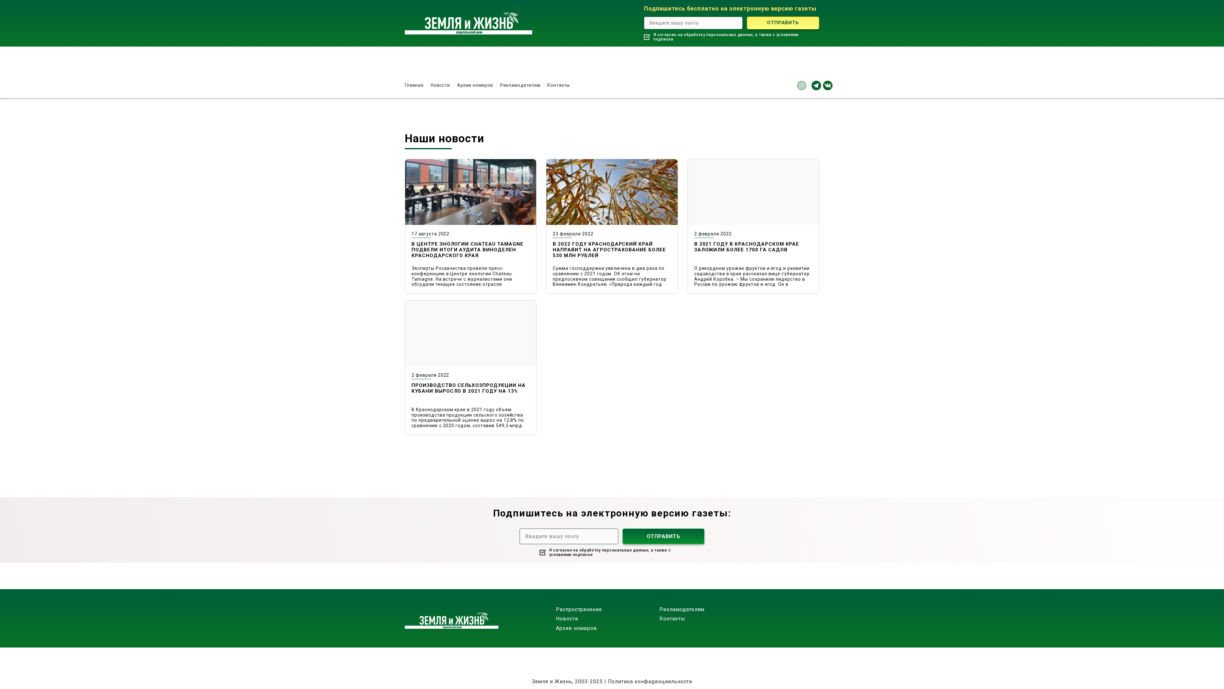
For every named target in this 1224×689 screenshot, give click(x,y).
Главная (414, 85)
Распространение (579, 609)
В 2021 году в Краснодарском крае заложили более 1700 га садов (746, 247)
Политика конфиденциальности (650, 681)
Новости (440, 85)
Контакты (558, 85)
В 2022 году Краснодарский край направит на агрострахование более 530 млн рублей (609, 249)
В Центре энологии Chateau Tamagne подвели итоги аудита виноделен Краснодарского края (467, 249)
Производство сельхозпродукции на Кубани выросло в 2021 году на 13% (469, 388)
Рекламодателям (520, 85)
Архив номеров (475, 85)
